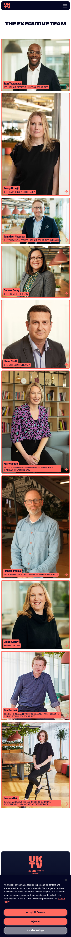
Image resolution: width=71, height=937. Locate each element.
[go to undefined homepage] (36, 865)
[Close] (66, 880)
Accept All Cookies (35, 912)
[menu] (65, 5)
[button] (66, 87)
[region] (35, 906)
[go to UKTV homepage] (7, 5)
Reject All (35, 921)
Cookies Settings (35, 930)
